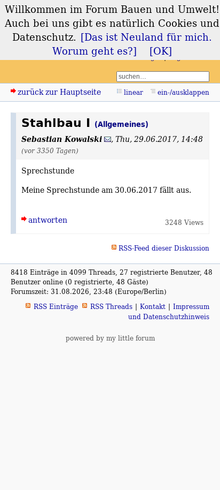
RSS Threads (111, 306)
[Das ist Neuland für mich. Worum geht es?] (132, 44)
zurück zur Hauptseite (59, 91)
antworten (47, 219)
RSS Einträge (56, 306)
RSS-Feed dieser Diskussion (164, 248)
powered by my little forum (110, 338)
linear (133, 92)
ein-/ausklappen (183, 92)
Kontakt (153, 306)
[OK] (161, 51)
